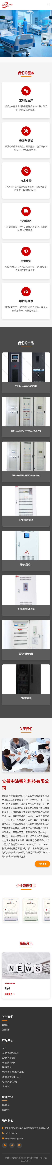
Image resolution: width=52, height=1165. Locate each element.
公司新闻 (5, 1105)
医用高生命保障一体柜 (11, 1077)
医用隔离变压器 (8, 1062)
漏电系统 (5, 1086)
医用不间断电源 (8, 1057)
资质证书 (5, 1029)
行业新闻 (5, 1109)
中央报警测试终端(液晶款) (13, 1072)
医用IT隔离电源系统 (10, 1053)
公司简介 (5, 1025)
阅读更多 (8, 994)
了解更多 (42, 863)
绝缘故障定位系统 (9, 1081)
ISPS (4, 1048)
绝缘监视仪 (6, 1067)
